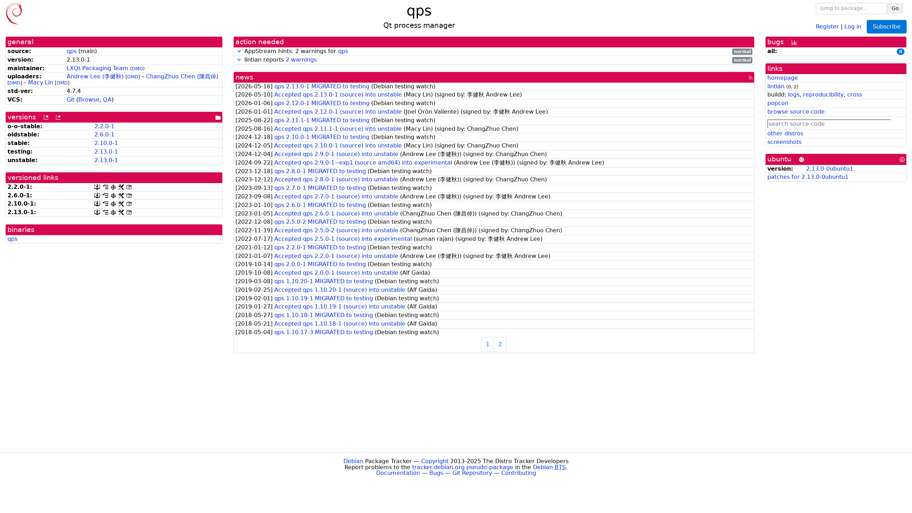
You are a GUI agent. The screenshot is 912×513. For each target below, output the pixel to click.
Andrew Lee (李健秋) (95, 76)
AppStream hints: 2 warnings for (497, 51)
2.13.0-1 (106, 151)
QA (107, 99)
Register (827, 26)
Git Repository (472, 473)
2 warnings (301, 59)
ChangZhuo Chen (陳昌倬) (182, 76)
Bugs (436, 473)
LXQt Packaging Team (97, 68)
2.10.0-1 (106, 143)
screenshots (784, 142)
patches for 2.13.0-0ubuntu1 (808, 176)
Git (70, 99)
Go (895, 8)
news (244, 77)
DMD (137, 68)
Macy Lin (40, 82)
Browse (88, 99)
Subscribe (887, 26)
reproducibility (823, 94)
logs (793, 94)
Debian (353, 461)
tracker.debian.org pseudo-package (462, 467)
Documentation (398, 473)
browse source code (796, 111)
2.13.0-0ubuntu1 (829, 168)
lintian (775, 86)
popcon (777, 103)
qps (72, 51)
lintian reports (497, 60)
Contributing (518, 473)
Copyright (435, 461)
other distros (785, 133)
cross (854, 94)
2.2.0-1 (104, 126)
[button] (239, 51)
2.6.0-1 (104, 134)
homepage (782, 77)
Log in (852, 26)
